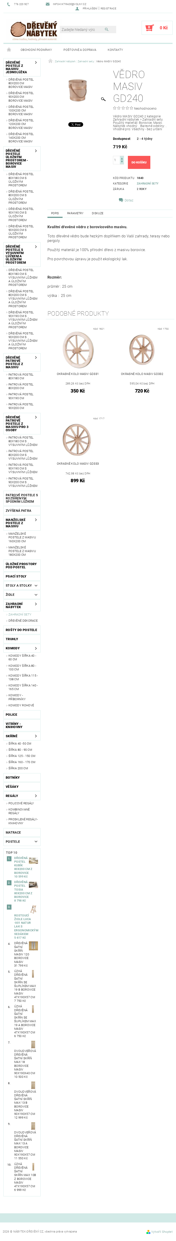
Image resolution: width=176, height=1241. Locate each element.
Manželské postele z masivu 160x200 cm (22, 537)
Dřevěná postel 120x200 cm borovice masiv (21, 124)
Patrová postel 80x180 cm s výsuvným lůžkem (23, 441)
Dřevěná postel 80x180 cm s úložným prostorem (21, 179)
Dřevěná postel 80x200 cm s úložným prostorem (21, 197)
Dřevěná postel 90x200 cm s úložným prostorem (21, 232)
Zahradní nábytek (14, 605)
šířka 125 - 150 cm (22, 756)
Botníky (13, 777)
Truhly (12, 639)
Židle (10, 594)
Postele (13, 841)
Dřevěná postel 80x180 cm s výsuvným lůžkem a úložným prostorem (23, 277)
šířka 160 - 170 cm (22, 762)
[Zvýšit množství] (122, 158)
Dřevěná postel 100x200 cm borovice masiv (21, 110)
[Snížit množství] (122, 162)
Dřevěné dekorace (23, 620)
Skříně (11, 736)
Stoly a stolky (19, 585)
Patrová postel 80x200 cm (20, 386)
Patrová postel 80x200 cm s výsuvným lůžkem (23, 454)
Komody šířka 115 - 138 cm (23, 677)
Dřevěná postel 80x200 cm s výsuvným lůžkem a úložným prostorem (23, 299)
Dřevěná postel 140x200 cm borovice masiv (21, 137)
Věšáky (12, 786)
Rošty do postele (21, 630)
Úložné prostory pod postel (21, 565)
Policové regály (21, 803)
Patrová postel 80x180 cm (20, 376)
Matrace (13, 832)
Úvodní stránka (9, 50)
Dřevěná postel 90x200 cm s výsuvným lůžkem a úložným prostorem (23, 341)
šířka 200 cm (18, 768)
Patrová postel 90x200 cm (20, 406)
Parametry (75, 213)
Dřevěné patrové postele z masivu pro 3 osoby (17, 423)
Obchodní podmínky (36, 49)
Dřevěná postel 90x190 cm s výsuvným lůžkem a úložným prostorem (23, 320)
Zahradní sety (19, 614)
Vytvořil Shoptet (162, 1231)
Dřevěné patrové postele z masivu (14, 362)
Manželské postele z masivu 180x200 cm (22, 551)
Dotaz (129, 200)
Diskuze (97, 213)
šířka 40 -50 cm (19, 743)
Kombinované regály (19, 811)
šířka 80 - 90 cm (20, 749)
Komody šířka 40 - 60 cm (22, 657)
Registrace (108, 8)
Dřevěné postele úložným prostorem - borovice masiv (17, 158)
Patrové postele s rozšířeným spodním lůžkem (22, 498)
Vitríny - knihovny (14, 725)
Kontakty (115, 49)
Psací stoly (16, 576)
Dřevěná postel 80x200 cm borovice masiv (21, 83)
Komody (13, 648)
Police (11, 714)
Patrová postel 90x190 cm (20, 396)
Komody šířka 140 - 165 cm (23, 687)
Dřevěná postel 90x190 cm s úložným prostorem (21, 214)
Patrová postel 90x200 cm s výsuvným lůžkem (23, 482)
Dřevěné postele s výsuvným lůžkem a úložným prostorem (16, 254)
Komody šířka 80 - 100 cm (22, 667)
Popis (55, 213)
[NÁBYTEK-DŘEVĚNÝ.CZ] (34, 30)
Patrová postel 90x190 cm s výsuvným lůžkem (23, 468)
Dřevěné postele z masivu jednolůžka (16, 67)
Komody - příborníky (17, 697)
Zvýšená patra (18, 510)
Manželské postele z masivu (15, 523)
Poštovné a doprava (79, 49)
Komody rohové (21, 705)
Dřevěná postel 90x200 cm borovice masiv (21, 96)
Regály (12, 796)
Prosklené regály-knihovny (23, 821)
